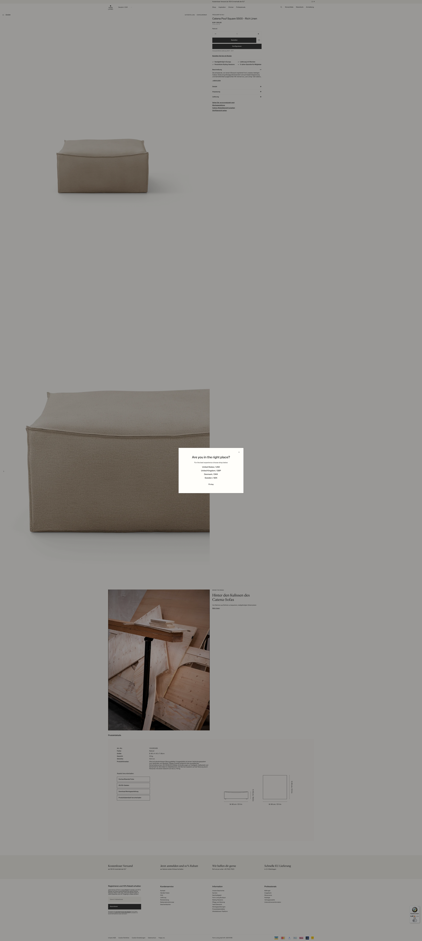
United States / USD (211, 467)
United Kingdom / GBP (211, 471)
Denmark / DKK (211, 474)
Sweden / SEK (211, 478)
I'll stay (211, 484)
